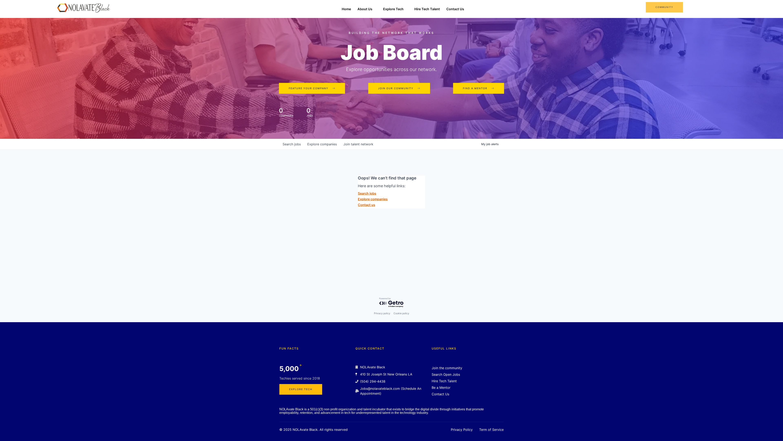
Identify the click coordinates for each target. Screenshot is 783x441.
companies (322, 144)
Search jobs (367, 193)
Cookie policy (401, 313)
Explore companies (373, 199)
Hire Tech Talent (427, 9)
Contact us (366, 205)
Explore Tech (393, 9)
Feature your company (308, 88)
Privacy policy (382, 313)
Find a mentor (475, 88)
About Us (364, 9)
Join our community (395, 88)
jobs (292, 144)
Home (346, 9)
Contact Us (455, 9)
